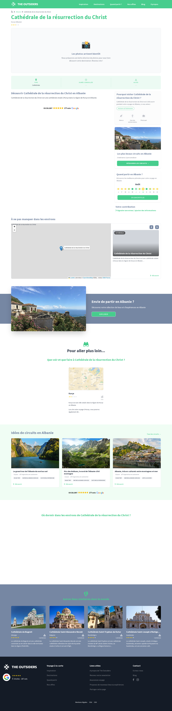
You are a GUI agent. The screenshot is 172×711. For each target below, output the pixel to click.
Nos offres (131, 4)
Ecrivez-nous (138, 670)
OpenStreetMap (88, 278)
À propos (154, 4)
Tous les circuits (154, 434)
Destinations (99, 4)
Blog (143, 4)
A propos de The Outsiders (100, 670)
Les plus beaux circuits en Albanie (134, 153)
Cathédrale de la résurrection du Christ (37, 12)
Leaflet (72, 278)
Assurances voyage (97, 680)
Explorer (103, 314)
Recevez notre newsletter (100, 675)
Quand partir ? (116, 4)
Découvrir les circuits (137, 163)
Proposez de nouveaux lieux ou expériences (107, 684)
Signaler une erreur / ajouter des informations (136, 210)
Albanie (18, 12)
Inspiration (83, 4)
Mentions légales (81, 702)
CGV (95, 702)
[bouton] (151, 227)
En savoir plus (137, 197)
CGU (90, 702)
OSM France (106, 278)
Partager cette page (98, 689)
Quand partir (52, 680)
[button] (61, 108)
